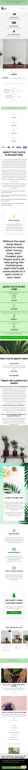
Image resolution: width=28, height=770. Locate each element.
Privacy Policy (14, 734)
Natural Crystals (14, 720)
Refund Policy (14, 737)
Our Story (14, 725)
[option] (14, 2)
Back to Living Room (15, 660)
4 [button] (14, 70)
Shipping (15, 78)
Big (18, 90)
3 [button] (13, 70)
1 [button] (11, 70)
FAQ (14, 730)
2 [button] (12, 70)
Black (14, 96)
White (19, 96)
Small (7, 90)
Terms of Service (14, 739)
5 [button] (15, 70)
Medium (13, 90)
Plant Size (14, 88)
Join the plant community (14, 743)
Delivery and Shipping (14, 732)
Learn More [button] (5, 764)
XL (21, 90)
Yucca (14, 72)
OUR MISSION (14, 612)
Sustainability (14, 727)
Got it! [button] (13, 767)
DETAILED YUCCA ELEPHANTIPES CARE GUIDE (14, 337)
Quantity (14, 99)
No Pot (9, 96)
